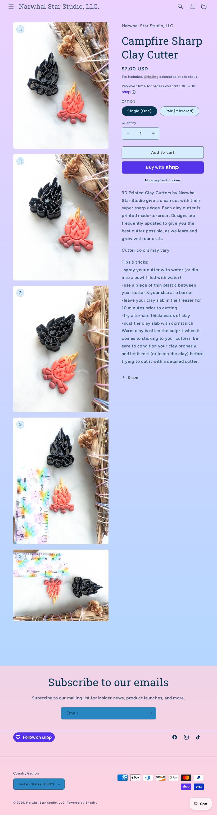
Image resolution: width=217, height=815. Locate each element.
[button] (11, 6)
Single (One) (139, 111)
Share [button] (133, 377)
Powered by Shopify (82, 802)
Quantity (129, 123)
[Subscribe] (150, 713)
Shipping (151, 77)
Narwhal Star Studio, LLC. (46, 802)
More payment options (163, 180)
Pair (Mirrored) (179, 111)
